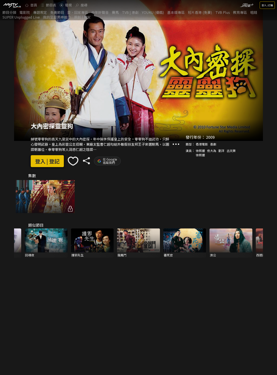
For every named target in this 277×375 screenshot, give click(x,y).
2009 (210, 137)
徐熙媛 (200, 150)
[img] (12, 5)
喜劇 (213, 144)
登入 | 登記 (47, 161)
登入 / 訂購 (267, 5)
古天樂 (231, 150)
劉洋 (221, 150)
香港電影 (202, 144)
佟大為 (211, 150)
